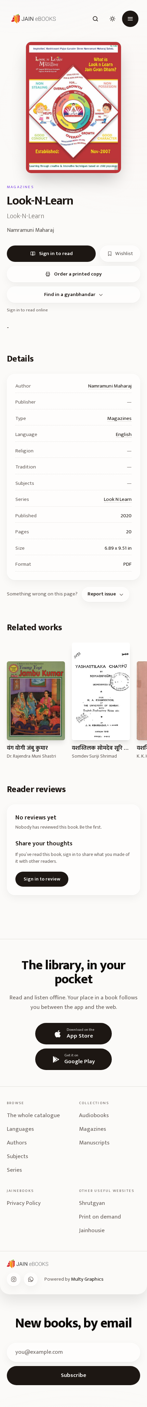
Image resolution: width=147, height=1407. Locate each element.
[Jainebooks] (32, 19)
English (124, 434)
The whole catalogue (33, 1115)
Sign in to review (42, 879)
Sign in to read (56, 253)
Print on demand (100, 1217)
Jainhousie (92, 1230)
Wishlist (124, 253)
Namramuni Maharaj (110, 386)
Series (14, 1170)
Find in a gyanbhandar (69, 294)
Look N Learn (118, 499)
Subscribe (73, 1375)
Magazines (119, 418)
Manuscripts (94, 1143)
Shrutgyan (92, 1203)
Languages (20, 1129)
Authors (17, 1143)
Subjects (17, 1156)
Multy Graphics (87, 1279)
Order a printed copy (78, 274)
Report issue (102, 594)
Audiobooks (94, 1115)
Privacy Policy (24, 1203)
